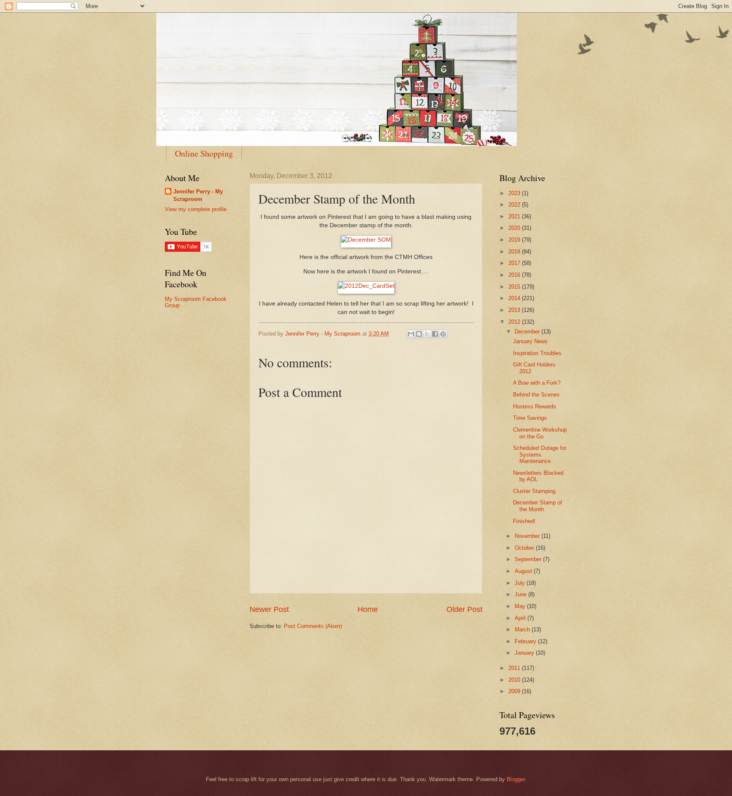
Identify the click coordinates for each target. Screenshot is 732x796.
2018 (515, 251)
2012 (515, 322)
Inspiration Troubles (537, 353)
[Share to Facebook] (435, 334)
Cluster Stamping (534, 491)
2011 (515, 668)
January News (530, 341)
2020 (515, 228)
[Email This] (411, 334)
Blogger (516, 779)
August (524, 571)
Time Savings (530, 418)
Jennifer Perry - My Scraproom (198, 195)
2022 (515, 204)
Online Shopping (204, 153)
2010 (515, 680)
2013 (515, 310)
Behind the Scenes (536, 394)
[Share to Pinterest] (443, 334)
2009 (515, 691)
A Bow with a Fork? (536, 383)
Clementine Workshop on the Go (540, 433)
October (525, 548)
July (521, 583)
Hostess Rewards (534, 406)
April (521, 618)
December (528, 331)
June (521, 594)
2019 (515, 240)
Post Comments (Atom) (313, 626)
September (529, 559)
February (526, 641)
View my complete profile (196, 209)
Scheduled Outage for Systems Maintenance (539, 454)
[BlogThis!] (419, 334)
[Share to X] (427, 334)
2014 (515, 298)
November (528, 536)
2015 (515, 287)
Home (368, 609)
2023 (515, 193)
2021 (515, 216)
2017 (515, 263)
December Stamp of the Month (537, 505)
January (525, 653)
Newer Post (269, 609)
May (521, 606)
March (523, 629)
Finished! (524, 521)
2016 (515, 275)
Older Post (464, 609)
